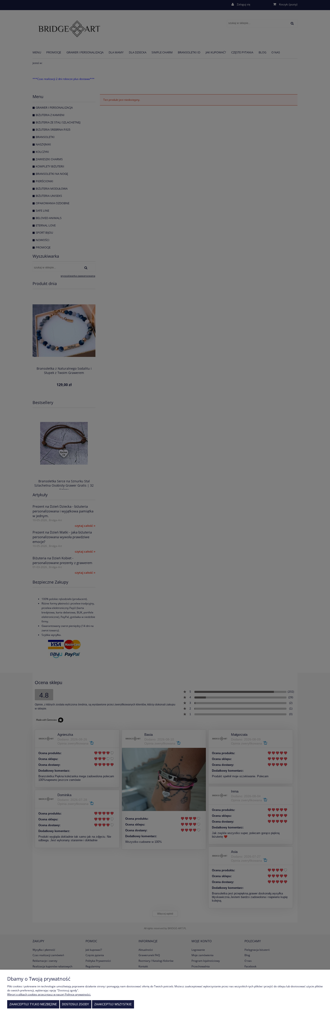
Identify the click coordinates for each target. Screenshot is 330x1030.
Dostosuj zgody (75, 1004)
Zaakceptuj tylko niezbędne (33, 1004)
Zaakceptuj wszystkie (113, 1004)
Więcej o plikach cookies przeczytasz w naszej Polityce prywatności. (49, 994)
